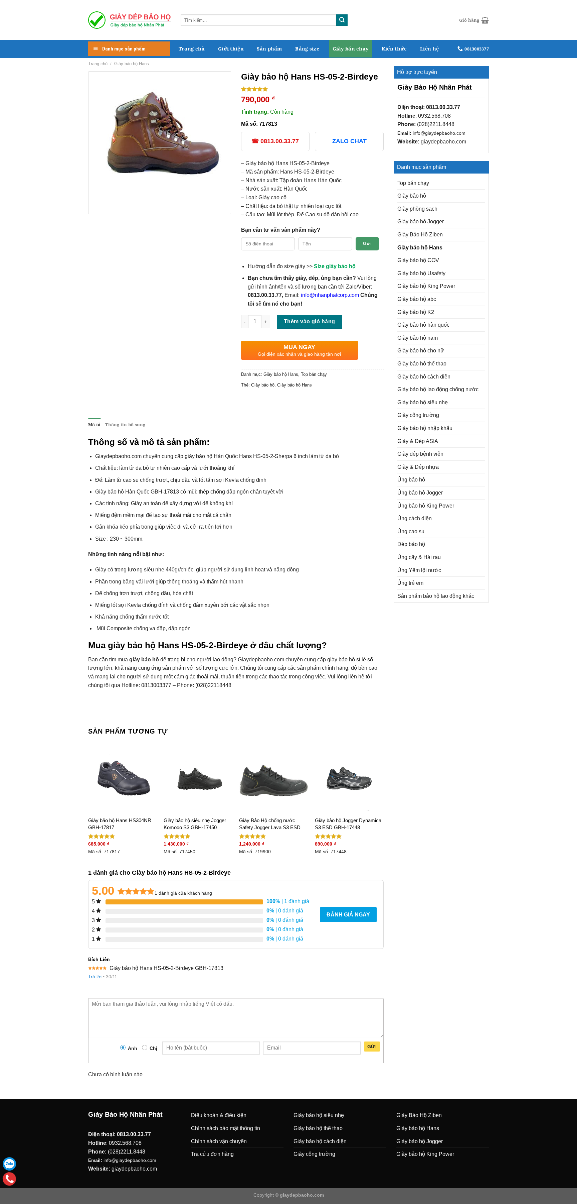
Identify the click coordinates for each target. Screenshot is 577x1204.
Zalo (9, 1164)
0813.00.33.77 (443, 107)
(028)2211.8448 (435, 124)
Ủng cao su (410, 531)
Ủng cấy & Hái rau (419, 557)
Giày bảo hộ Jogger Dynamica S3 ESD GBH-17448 (348, 823)
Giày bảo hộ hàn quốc (423, 325)
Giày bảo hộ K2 (415, 312)
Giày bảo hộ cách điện (423, 376)
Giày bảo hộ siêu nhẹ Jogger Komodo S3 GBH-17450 (195, 823)
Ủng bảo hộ (411, 479)
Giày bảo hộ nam (417, 338)
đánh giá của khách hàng (183, 893)
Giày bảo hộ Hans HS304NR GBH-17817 (119, 823)
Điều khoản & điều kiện (218, 1115)
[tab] (94, 424)
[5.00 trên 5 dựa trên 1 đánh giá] (312, 89)
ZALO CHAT (349, 141)
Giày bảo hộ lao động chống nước (437, 389)
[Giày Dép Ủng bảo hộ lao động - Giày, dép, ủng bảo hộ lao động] (129, 20)
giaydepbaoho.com (443, 141)
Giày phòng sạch (417, 209)
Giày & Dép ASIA (417, 441)
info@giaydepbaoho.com (439, 133)
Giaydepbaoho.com (118, 456)
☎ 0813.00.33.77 (275, 141)
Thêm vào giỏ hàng (309, 321)
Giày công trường (418, 415)
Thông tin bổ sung (125, 425)
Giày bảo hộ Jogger (420, 221)
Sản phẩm (269, 48)
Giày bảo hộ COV (418, 260)
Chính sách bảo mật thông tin (225, 1128)
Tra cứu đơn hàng (212, 1154)
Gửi (367, 243)
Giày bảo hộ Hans (131, 63)
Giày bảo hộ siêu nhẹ (422, 402)
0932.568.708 (434, 116)
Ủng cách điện (414, 518)
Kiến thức (394, 48)
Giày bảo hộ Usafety (421, 273)
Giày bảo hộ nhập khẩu (424, 428)
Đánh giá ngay (348, 914)
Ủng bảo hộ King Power (425, 506)
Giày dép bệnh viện (420, 454)
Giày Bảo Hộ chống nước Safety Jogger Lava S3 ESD (270, 823)
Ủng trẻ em (410, 583)
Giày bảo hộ (411, 196)
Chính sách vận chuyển (219, 1141)
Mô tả (94, 425)
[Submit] (342, 20)
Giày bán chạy (351, 48)
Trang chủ (192, 48)
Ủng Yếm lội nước (419, 570)
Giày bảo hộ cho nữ (420, 350)
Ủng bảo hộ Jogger (420, 493)
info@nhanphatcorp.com (330, 295)
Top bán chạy (413, 183)
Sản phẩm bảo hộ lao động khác (435, 596)
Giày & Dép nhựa (418, 467)
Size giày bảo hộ (335, 266)
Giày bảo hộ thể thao (421, 363)
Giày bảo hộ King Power (426, 286)
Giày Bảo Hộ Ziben (420, 234)
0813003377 (156, 685)
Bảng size (307, 48)
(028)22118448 (213, 685)
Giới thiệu (231, 48)
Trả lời (95, 976)
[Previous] (88, 805)
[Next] (383, 805)
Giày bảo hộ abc (416, 299)
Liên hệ (429, 48)
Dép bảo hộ (411, 544)
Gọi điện (9, 1179)
